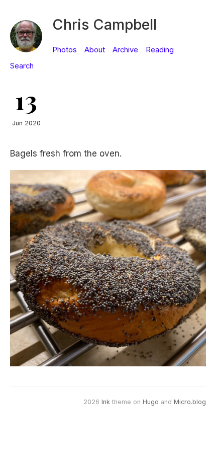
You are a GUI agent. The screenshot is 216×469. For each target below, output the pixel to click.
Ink (105, 402)
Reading (160, 49)
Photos (64, 49)
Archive (125, 49)
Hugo (151, 402)
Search (22, 65)
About (94, 49)
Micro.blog (190, 402)
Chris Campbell (104, 24)
